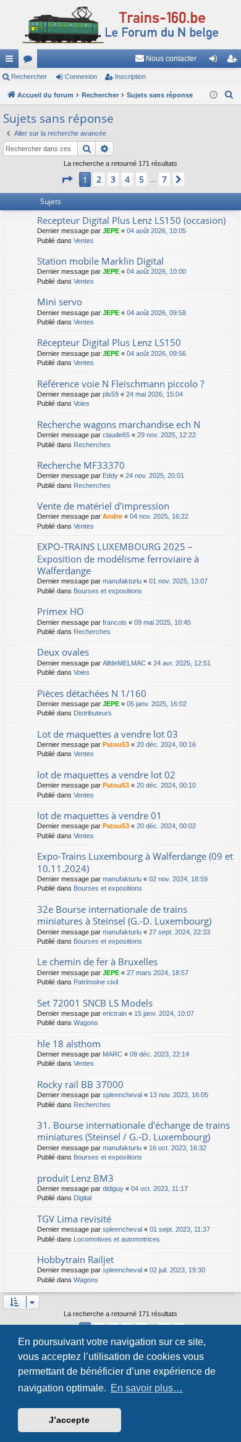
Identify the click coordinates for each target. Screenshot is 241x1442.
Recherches (92, 444)
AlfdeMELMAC (124, 663)
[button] (66, 179)
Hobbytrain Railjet (75, 1259)
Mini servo (59, 301)
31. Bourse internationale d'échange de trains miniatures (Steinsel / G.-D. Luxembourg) (133, 1131)
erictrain (115, 1013)
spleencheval (122, 1094)
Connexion (81, 76)
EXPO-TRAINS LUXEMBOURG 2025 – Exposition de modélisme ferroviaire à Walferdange (118, 558)
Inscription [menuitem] (234, 61)
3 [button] (113, 179)
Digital (82, 1197)
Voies (82, 403)
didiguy (113, 1188)
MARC (112, 1054)
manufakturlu (122, 581)
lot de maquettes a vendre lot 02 (106, 774)
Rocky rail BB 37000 (80, 1084)
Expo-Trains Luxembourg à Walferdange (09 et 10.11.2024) (135, 862)
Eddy (110, 475)
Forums (30, 61)
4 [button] (127, 179)
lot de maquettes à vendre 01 (99, 815)
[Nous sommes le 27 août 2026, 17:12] (213, 95)
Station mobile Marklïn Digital (100, 261)
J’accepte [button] (69, 1420)
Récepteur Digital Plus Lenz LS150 (109, 342)
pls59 (111, 394)
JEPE (111, 230)
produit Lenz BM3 (75, 1178)
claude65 (116, 435)
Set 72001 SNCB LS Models (95, 1003)
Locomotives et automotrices (117, 1239)
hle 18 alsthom (69, 1043)
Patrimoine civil (96, 982)
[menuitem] (165, 58)
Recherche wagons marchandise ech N (118, 424)
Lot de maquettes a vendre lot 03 (107, 734)
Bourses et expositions (108, 591)
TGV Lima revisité (74, 1219)
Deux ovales (63, 652)
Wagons (86, 1022)
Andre (112, 516)
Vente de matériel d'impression (103, 506)
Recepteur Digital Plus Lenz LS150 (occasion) (131, 220)
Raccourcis (12, 61)
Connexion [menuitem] (215, 61)
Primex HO (60, 611)
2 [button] (98, 179)
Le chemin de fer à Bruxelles (97, 961)
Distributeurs (93, 713)
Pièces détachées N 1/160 (91, 693)
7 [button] (164, 179)
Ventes (84, 240)
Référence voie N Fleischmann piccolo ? (120, 383)
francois (115, 622)
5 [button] (141, 179)
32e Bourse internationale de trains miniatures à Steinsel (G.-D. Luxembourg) (124, 915)
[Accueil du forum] (120, 24)
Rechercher (29, 76)
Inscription (130, 76)
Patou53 (116, 744)
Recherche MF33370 (81, 465)
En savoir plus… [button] (147, 1388)
